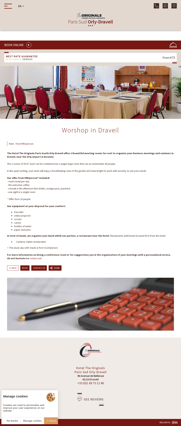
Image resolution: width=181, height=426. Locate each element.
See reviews (94, 399)
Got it (52, 420)
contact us (35, 258)
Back (14, 268)
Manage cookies (32, 420)
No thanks (12, 420)
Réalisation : (165, 422)
